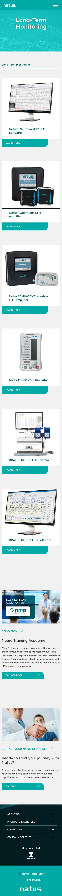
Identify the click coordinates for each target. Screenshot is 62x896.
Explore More (14, 675)
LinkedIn (31, 858)
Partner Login (33, 879)
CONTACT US (14, 829)
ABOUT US (13, 814)
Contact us (12, 786)
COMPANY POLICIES (19, 837)
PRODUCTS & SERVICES (21, 821)
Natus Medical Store (33, 873)
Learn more (13, 142)
